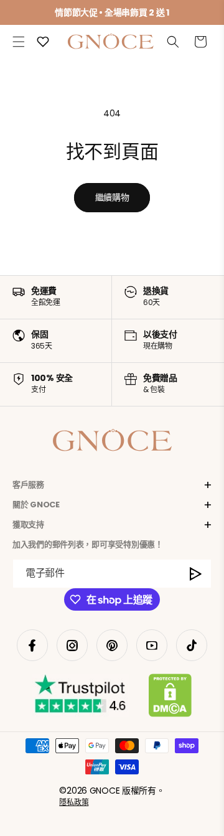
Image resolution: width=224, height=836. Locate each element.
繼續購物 (112, 197)
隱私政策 (73, 802)
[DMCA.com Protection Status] (170, 698)
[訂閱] (196, 573)
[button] (18, 41)
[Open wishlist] (43, 41)
